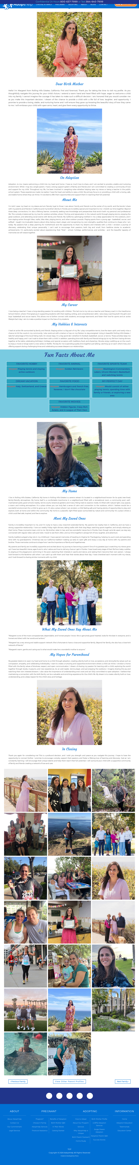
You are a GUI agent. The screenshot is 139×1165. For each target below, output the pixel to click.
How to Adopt (80, 1119)
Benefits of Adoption (58, 1119)
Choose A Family (39, 1123)
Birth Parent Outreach (81, 1137)
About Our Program (81, 1123)
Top (69, 1149)
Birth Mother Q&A (58, 1123)
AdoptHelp (17, 5)
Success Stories (99, 1140)
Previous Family (18, 1081)
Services (81, 1127)
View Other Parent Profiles (69, 1081)
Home (124, 1119)
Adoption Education (124, 1123)
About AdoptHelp (14, 1119)
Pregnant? (40, 1119)
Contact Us (14, 1123)
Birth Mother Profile (99, 1119)
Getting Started (58, 1131)
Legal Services (14, 1131)
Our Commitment (14, 1127)
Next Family (122, 1081)
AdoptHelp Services (39, 1127)
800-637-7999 (69, 1)
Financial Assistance (39, 1131)
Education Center (124, 1131)
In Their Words (58, 1127)
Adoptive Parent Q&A (99, 1136)
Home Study (81, 1141)
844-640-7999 (94, 1)
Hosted (63, 1156)
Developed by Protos (72, 1156)
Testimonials (124, 1127)
